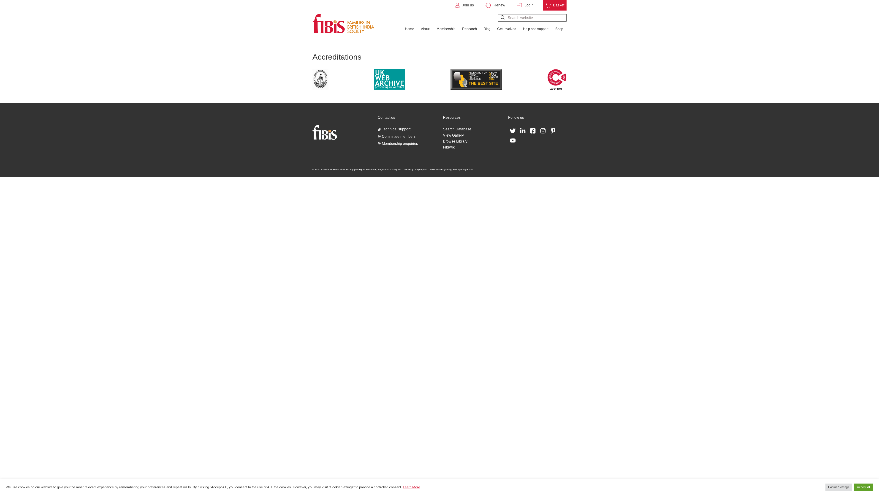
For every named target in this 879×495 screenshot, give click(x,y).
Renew (499, 5)
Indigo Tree (467, 169)
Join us (468, 5)
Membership (446, 29)
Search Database (457, 129)
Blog (487, 29)
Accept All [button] (864, 487)
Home (409, 29)
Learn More (411, 487)
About (425, 29)
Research (469, 29)
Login (529, 5)
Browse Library (455, 141)
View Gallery (453, 135)
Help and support (535, 29)
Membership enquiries (400, 144)
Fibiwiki (449, 147)
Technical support (396, 129)
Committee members (398, 136)
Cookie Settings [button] (838, 487)
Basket (558, 5)
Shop (559, 29)
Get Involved (506, 29)
